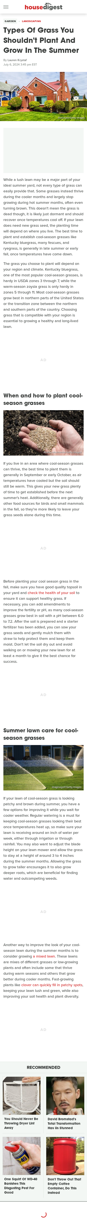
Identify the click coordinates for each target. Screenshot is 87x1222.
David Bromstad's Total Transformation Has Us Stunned (64, 1124)
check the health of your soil (51, 593)
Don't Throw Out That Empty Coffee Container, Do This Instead (64, 1186)
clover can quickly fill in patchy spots (51, 985)
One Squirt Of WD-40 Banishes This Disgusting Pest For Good (20, 1186)
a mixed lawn (44, 956)
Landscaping (31, 21)
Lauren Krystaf (17, 60)
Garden (10, 21)
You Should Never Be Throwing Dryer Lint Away (21, 1124)
